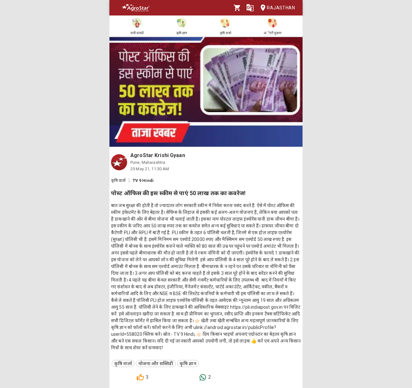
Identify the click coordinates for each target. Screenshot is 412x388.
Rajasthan (281, 7)
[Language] (250, 7)
